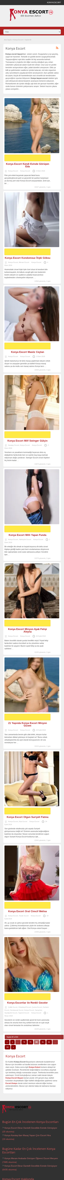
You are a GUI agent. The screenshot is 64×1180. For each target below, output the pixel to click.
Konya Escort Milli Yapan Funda (27, 535)
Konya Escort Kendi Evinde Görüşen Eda (27, 165)
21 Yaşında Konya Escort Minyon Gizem (27, 724)
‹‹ (7, 1042)
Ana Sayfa (7, 40)
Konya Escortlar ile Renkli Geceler (27, 1002)
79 (30, 1042)
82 (49, 1042)
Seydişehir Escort (10, 1013)
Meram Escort (24, 262)
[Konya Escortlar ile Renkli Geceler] (31, 964)
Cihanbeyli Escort (24, 1007)
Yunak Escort (24, 916)
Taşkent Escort (23, 1013)
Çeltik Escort (12, 1007)
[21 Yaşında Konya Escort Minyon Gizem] (31, 684)
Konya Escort (18, 40)
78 (24, 1042)
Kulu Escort (23, 821)
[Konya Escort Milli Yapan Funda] (31, 496)
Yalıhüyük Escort (25, 539)
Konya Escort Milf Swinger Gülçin (27, 440)
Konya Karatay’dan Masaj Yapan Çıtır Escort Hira (27, 1135)
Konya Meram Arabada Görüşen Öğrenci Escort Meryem (31, 1158)
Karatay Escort (13, 445)
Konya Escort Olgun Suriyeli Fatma (27, 817)
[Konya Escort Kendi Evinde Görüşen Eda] (31, 125)
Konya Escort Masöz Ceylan (27, 352)
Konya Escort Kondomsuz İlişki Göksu (27, 257)
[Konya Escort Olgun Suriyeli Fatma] (31, 778)
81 (43, 1042)
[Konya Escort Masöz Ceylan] (31, 313)
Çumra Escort (37, 1007)
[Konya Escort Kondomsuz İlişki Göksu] (31, 219)
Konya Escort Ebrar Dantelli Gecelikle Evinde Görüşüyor (30, 1128)
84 (8, 1047)
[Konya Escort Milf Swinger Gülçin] (31, 402)
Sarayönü (38, 1010)
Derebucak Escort (16, 1010)
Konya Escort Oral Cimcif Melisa (27, 911)
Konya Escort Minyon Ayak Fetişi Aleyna (27, 630)
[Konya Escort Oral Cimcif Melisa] (31, 873)
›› (13, 1047)
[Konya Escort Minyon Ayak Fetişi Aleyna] (31, 590)
